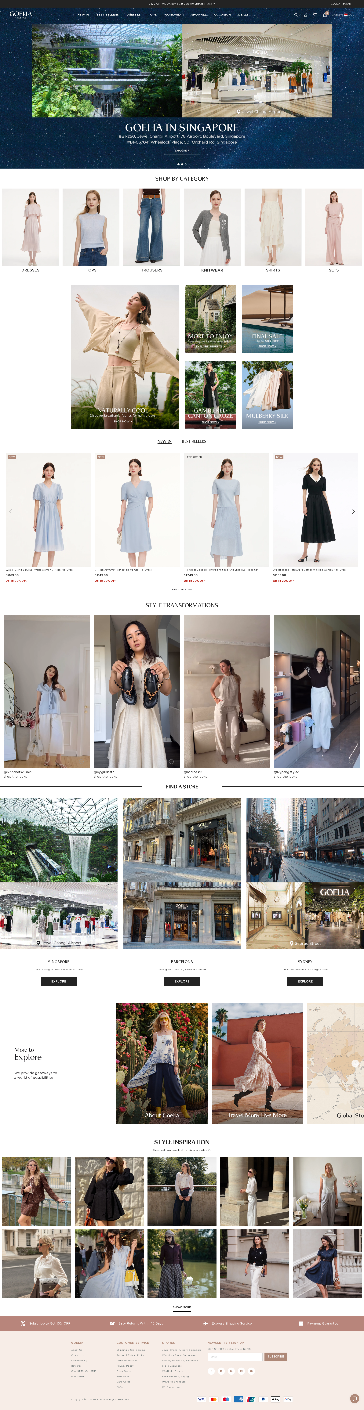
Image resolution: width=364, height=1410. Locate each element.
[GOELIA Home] (20, 15)
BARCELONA (182, 961)
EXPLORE (58, 981)
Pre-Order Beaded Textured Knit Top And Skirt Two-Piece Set (221, 570)
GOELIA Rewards (341, 4)
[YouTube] (251, 1371)
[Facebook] (211, 1371)
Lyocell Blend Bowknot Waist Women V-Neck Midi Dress (40, 570)
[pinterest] (231, 1371)
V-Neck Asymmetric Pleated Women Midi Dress (123, 570)
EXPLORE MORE (182, 589)
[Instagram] (221, 1371)
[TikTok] (241, 1371)
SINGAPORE (58, 961)
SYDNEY (305, 961)
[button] (355, 1063)
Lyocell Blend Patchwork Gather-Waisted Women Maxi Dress (310, 570)
